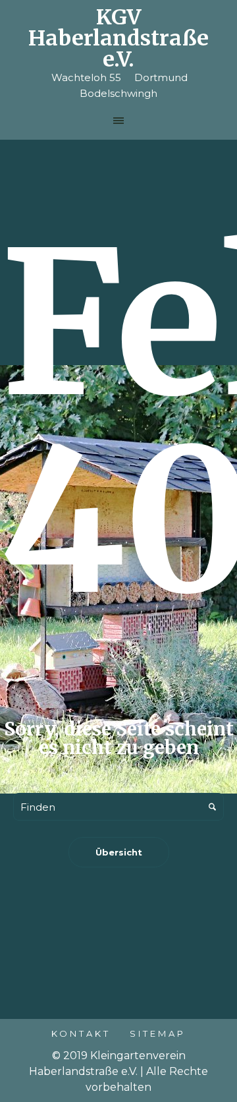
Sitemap (158, 1033)
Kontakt (81, 1033)
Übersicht (118, 852)
